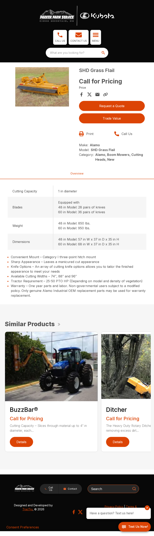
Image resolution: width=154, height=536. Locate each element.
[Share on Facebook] (81, 94)
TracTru (27, 509)
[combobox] (77, 53)
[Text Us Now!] (134, 527)
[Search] (134, 489)
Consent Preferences (22, 527)
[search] (103, 52)
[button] (60, 37)
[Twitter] (80, 512)
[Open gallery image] (42, 87)
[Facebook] (73, 512)
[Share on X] (89, 94)
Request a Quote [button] (112, 106)
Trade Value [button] (112, 118)
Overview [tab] (77, 173)
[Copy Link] (105, 94)
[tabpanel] (42, 87)
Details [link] (21, 442)
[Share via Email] (97, 94)
